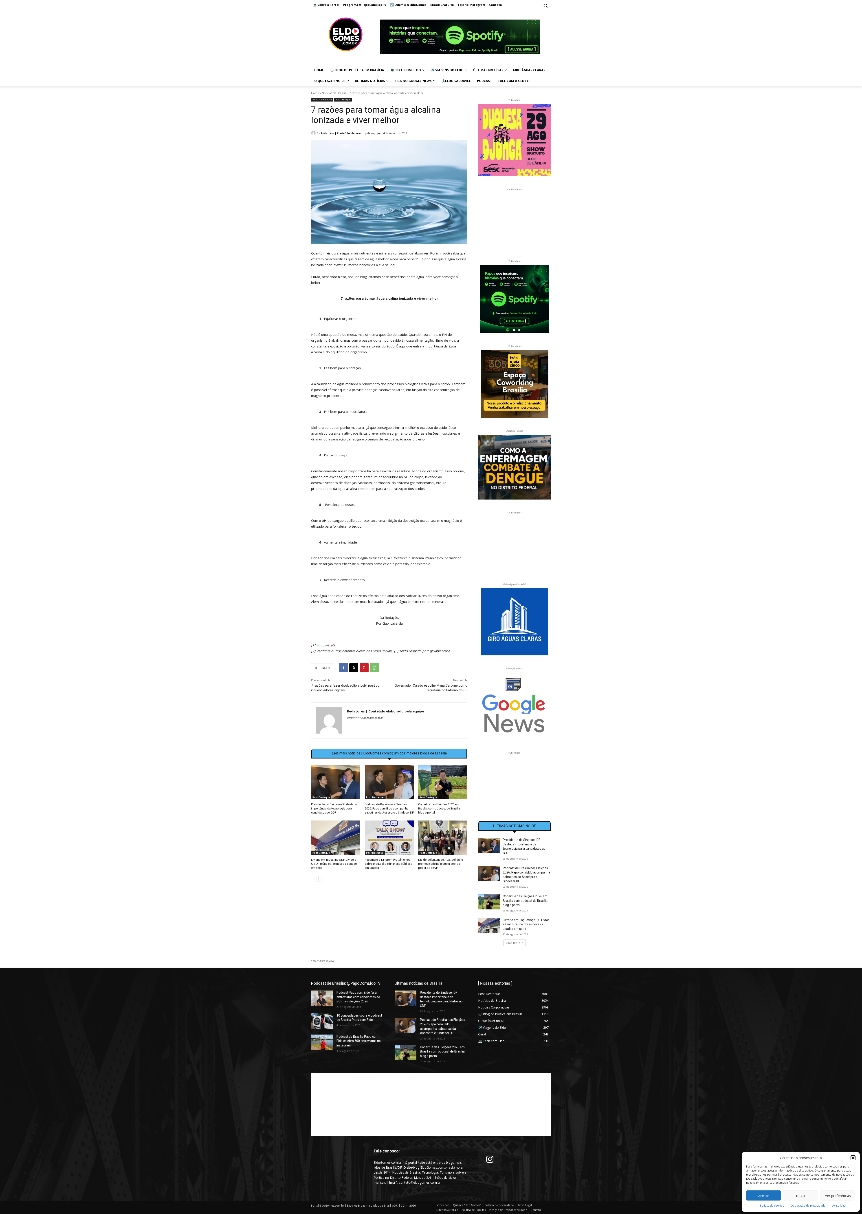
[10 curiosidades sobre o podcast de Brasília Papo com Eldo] (322, 1020)
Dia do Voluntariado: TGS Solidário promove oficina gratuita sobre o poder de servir (440, 863)
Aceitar (763, 1195)
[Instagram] (489, 1159)
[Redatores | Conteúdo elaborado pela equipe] (314, 133)
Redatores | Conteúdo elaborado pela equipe (350, 133)
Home (315, 93)
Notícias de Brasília (334, 93)
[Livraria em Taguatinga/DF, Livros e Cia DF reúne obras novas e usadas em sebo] (335, 837)
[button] (853, 1158)
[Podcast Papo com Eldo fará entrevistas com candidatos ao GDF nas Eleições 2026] (322, 998)
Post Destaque (343, 99)
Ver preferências (838, 1195)
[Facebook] (343, 667)
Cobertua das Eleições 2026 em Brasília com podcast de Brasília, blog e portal (439, 808)
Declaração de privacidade (808, 1205)
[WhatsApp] (374, 667)
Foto (319, 645)
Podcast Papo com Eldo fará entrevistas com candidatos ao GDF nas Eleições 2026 (358, 997)
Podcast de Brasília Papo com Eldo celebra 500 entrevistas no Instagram (358, 1041)
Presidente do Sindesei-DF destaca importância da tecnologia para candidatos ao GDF (334, 808)
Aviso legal (839, 1205)
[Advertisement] (389, 924)
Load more (513, 943)
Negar (801, 1195)
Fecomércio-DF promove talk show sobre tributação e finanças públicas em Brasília (388, 863)
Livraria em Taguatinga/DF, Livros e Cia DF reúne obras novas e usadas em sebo (334, 863)
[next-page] (321, 879)
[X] (353, 667)
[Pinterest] (364, 667)
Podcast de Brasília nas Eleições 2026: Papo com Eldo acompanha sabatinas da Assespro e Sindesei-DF (389, 808)
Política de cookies (772, 1205)
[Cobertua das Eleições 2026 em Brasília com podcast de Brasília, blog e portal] (442, 782)
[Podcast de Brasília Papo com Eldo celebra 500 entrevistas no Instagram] (322, 1042)
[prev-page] (314, 879)
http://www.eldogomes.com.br (365, 717)
